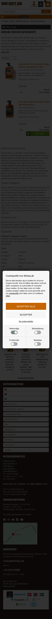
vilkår (8, 296)
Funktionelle (14, 340)
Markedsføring (37, 328)
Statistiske (38, 340)
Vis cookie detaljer (26, 321)
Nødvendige (14, 328)
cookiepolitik (14, 293)
